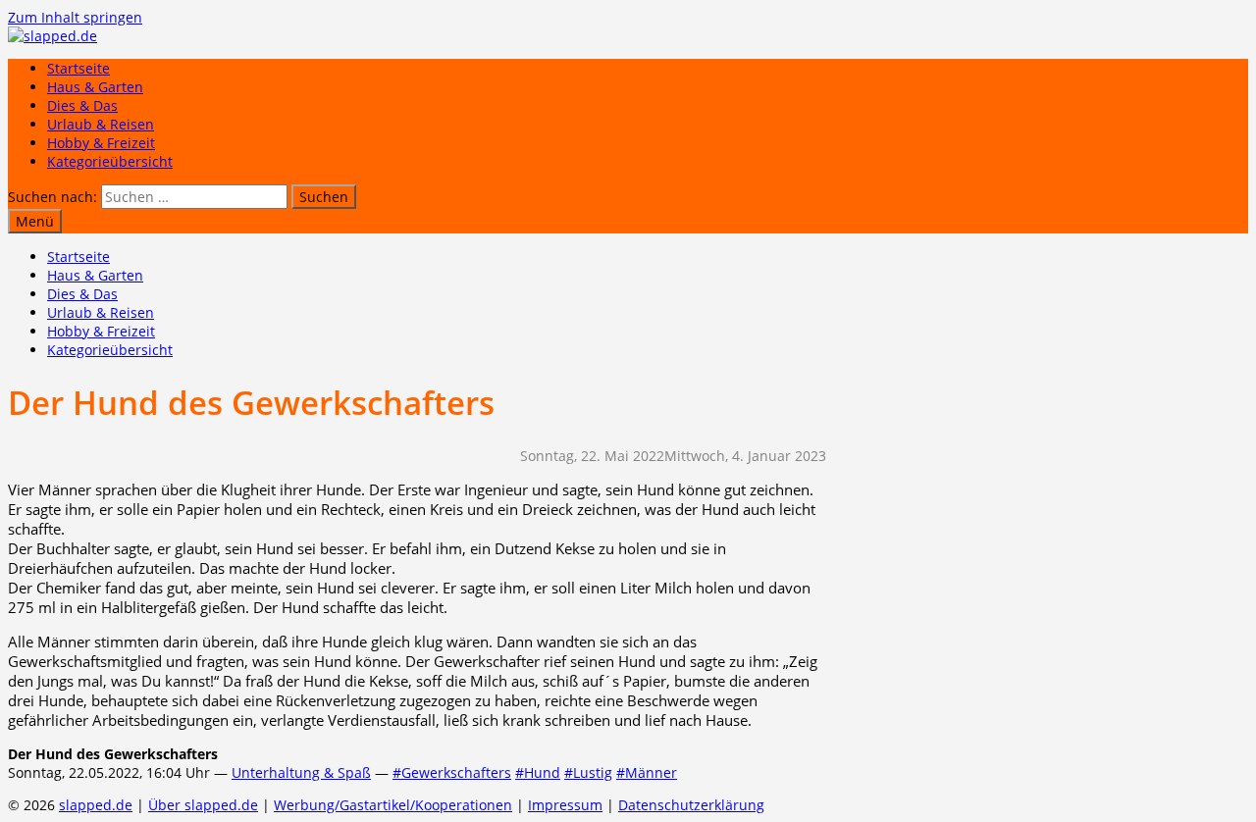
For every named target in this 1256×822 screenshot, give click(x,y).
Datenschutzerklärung (691, 805)
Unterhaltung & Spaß (301, 772)
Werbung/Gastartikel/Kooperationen (393, 805)
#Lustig (588, 772)
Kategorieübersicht (110, 161)
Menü (35, 221)
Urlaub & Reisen (100, 124)
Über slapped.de (203, 805)
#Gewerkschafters (451, 772)
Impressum (565, 805)
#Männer (646, 772)
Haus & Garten (95, 86)
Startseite (78, 68)
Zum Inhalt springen (75, 17)
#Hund (537, 772)
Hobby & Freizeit (101, 142)
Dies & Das (82, 105)
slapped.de (95, 805)
